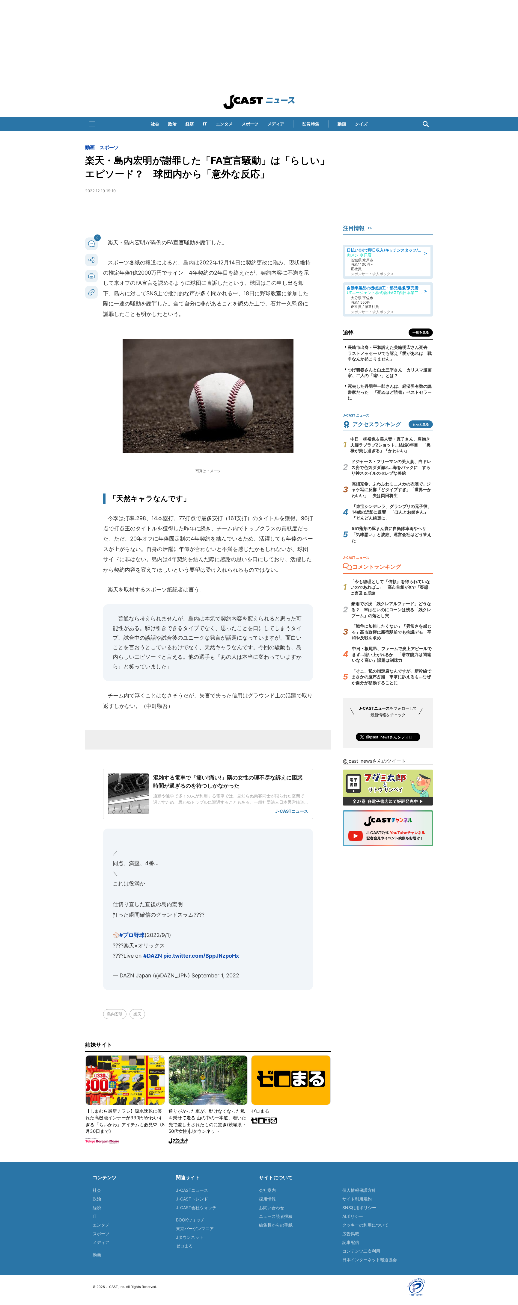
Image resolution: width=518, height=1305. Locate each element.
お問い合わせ (271, 1207)
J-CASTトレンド (192, 1198)
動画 (342, 123)
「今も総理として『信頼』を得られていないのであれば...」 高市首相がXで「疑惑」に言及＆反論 (391, 587)
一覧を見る (420, 332)
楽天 (137, 1014)
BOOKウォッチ (190, 1219)
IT (205, 123)
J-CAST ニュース (259, 102)
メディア (275, 123)
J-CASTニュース (192, 1190)
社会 (155, 123)
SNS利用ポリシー (359, 1207)
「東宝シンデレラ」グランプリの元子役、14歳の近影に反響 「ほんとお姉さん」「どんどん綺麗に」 (392, 512)
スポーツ (250, 123)
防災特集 (310, 123)
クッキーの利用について (365, 1224)
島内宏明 (115, 1014)
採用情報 (267, 1198)
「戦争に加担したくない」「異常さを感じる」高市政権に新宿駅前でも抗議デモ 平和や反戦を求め (391, 631)
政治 (172, 123)
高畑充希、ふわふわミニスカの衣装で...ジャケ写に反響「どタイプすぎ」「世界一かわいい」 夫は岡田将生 (391, 489)
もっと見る (420, 424)
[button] (92, 124)
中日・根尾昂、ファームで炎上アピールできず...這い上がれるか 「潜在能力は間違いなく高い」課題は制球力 (392, 654)
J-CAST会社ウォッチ (196, 1207)
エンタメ (224, 123)
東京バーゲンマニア (195, 1228)
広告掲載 (350, 1233)
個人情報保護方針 (359, 1190)
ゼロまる (184, 1245)
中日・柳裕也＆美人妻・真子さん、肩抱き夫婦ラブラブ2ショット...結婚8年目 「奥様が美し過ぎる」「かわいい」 (390, 444)
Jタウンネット (190, 1237)
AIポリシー (352, 1216)
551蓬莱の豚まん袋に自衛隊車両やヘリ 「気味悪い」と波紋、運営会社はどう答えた (391, 534)
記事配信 (350, 1242)
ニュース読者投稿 (276, 1216)
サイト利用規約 (357, 1198)
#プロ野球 (131, 935)
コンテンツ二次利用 (361, 1250)
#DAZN (152, 956)
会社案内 (267, 1190)
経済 (190, 123)
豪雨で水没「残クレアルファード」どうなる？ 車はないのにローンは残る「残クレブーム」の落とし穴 (391, 609)
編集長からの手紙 (276, 1224)
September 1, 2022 (215, 975)
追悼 (348, 332)
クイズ (361, 123)
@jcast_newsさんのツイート (374, 761)
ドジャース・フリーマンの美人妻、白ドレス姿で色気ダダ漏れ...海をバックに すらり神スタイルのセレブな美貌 (391, 467)
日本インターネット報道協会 (369, 1259)
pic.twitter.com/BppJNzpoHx (201, 956)
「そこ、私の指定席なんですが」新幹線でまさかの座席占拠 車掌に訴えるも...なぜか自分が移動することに (391, 676)
